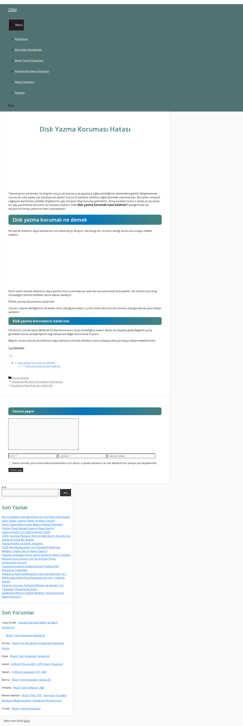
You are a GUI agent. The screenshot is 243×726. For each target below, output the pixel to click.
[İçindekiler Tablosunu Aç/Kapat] (10, 356)
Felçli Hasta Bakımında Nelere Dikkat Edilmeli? (32, 524)
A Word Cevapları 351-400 (29, 672)
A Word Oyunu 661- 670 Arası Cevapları (37, 664)
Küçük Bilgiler (20, 378)
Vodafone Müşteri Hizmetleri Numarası (37, 382)
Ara (4, 487)
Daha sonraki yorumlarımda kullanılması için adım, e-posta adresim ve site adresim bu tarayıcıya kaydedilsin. (84, 463)
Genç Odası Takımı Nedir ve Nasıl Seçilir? (28, 521)
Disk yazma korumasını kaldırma (43, 366)
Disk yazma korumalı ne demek (36, 362)
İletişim (20, 93)
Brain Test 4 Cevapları (29, 60)
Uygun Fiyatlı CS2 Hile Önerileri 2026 (26, 532)
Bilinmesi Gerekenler (28, 50)
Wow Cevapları (24, 82)
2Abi (12, 9)
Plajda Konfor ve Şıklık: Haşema (22, 543)
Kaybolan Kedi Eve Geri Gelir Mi (31, 385)
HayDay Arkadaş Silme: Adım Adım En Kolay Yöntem (36, 555)
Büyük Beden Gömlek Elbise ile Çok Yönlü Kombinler (36, 517)
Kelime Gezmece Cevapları (32, 71)
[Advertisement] (85, 165)
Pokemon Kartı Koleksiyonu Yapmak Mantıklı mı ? (34, 574)
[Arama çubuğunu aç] (11, 106)
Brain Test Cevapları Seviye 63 (25, 635)
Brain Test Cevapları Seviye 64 (29, 656)
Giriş (27, 721)
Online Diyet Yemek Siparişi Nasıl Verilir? (28, 528)
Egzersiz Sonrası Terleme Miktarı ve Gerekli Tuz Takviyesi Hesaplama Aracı (33, 587)
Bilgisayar (21, 39)
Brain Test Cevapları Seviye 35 (31, 680)
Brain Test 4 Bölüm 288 (28, 687)
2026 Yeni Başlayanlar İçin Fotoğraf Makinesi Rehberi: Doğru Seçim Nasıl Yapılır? (31, 549)
